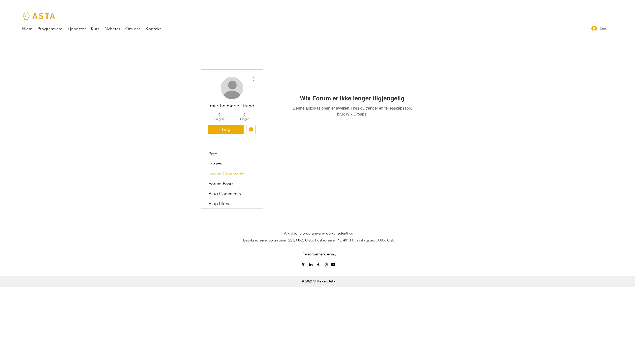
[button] (319, 254)
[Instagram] (325, 264)
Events (215, 164)
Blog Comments (225, 193)
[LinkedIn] (310, 264)
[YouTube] (333, 264)
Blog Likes (219, 203)
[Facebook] (318, 264)
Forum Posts (221, 183)
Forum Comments (227, 174)
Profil (214, 154)
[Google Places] (303, 264)
